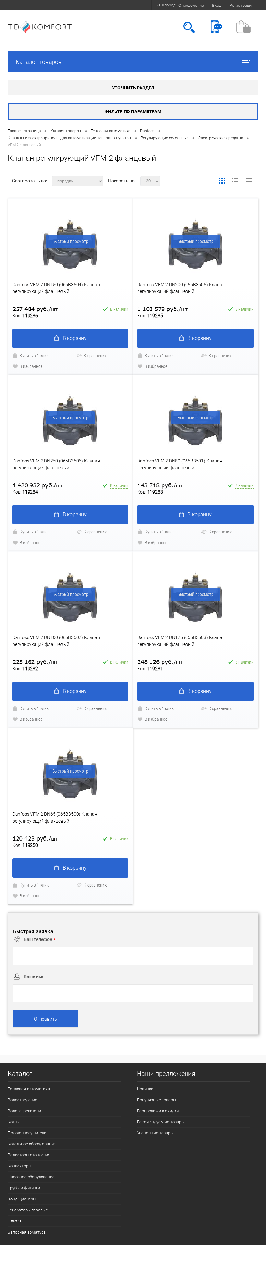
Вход (216, 5)
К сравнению (96, 355)
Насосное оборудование (31, 1177)
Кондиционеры (22, 1199)
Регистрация (241, 5)
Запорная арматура (27, 1232)
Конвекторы (19, 1166)
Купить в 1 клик (34, 355)
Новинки (145, 1088)
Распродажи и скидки (158, 1110)
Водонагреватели (24, 1110)
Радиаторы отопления (29, 1154)
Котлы (14, 1121)
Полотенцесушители (27, 1132)
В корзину (75, 338)
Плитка (15, 1221)
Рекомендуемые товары (161, 1121)
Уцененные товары (155, 1132)
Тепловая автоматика (29, 1088)
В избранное (31, 366)
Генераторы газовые (28, 1210)
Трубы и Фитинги (24, 1188)
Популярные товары (156, 1099)
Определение (191, 5)
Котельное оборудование (32, 1143)
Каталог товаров (39, 61)
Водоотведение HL (25, 1099)
